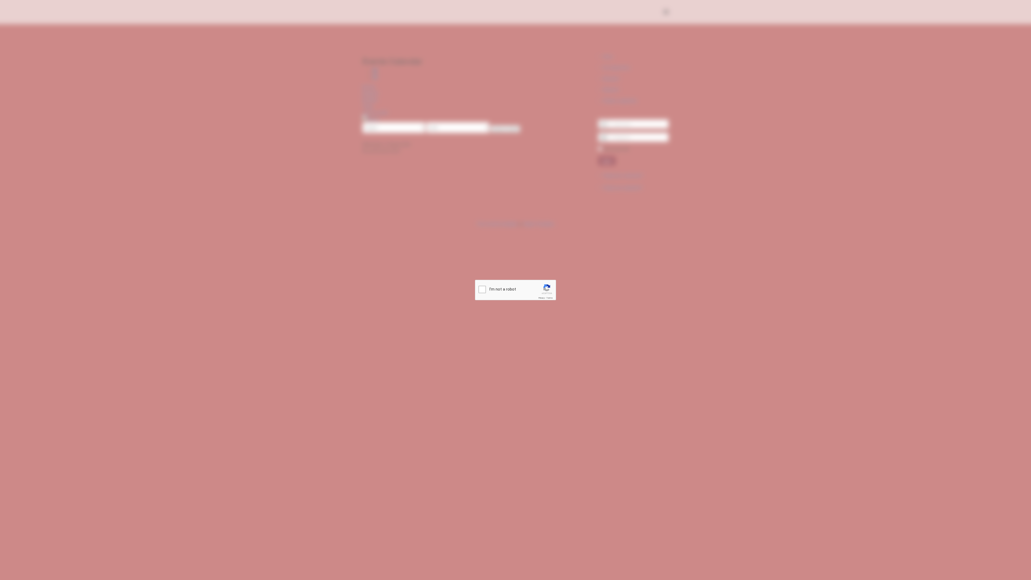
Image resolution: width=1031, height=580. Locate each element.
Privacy (541, 298)
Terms (549, 298)
